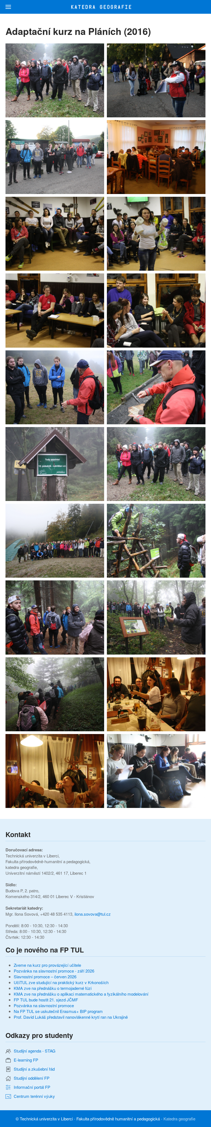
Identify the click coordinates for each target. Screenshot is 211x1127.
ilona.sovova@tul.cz (92, 914)
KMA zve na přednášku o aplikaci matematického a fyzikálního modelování (81, 994)
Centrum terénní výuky (34, 1096)
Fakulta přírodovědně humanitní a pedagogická (118, 1119)
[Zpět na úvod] (105, 7)
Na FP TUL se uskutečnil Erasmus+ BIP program (58, 1011)
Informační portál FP (32, 1087)
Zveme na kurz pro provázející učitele (47, 965)
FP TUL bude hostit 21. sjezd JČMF (46, 1000)
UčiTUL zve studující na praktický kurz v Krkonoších (61, 982)
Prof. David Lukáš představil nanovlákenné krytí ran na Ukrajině (71, 1017)
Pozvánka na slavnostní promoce (44, 1005)
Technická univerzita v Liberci (46, 1119)
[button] (8, 7)
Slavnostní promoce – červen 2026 (45, 976)
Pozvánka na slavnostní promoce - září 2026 (54, 971)
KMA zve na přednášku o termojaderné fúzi (52, 988)
